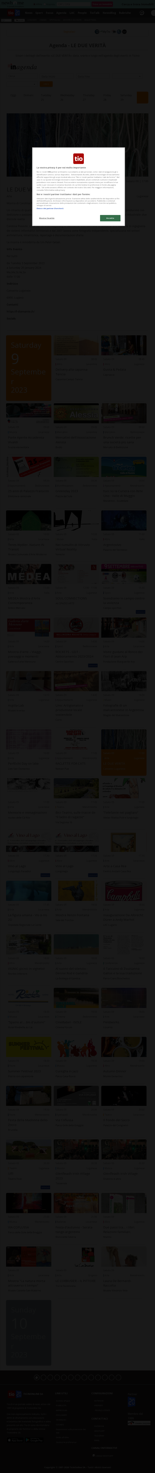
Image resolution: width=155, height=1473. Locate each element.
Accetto (110, 218)
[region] (78, 186)
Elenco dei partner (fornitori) (50, 208)
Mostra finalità (46, 218)
